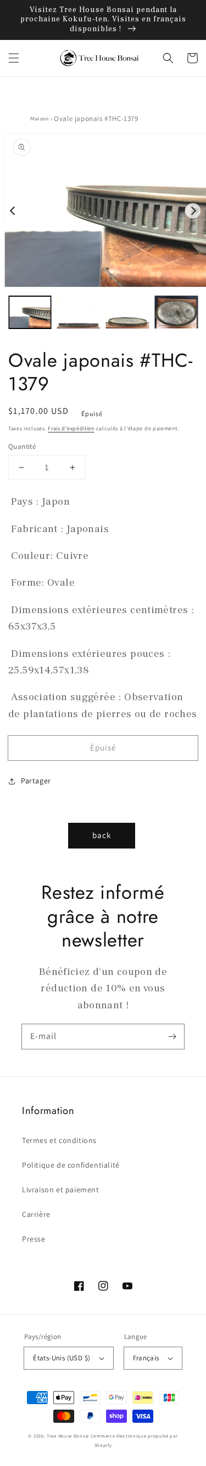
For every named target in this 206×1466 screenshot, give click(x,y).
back (101, 835)
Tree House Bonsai (68, 1436)
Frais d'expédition (71, 428)
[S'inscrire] (172, 1036)
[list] (103, 211)
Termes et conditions (59, 1140)
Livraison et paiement (60, 1189)
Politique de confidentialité (71, 1165)
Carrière (36, 1214)
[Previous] (13, 210)
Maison (39, 118)
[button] (14, 58)
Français (146, 1358)
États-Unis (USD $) (61, 1358)
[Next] (193, 210)
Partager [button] (36, 781)
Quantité (22, 446)
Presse (34, 1239)
